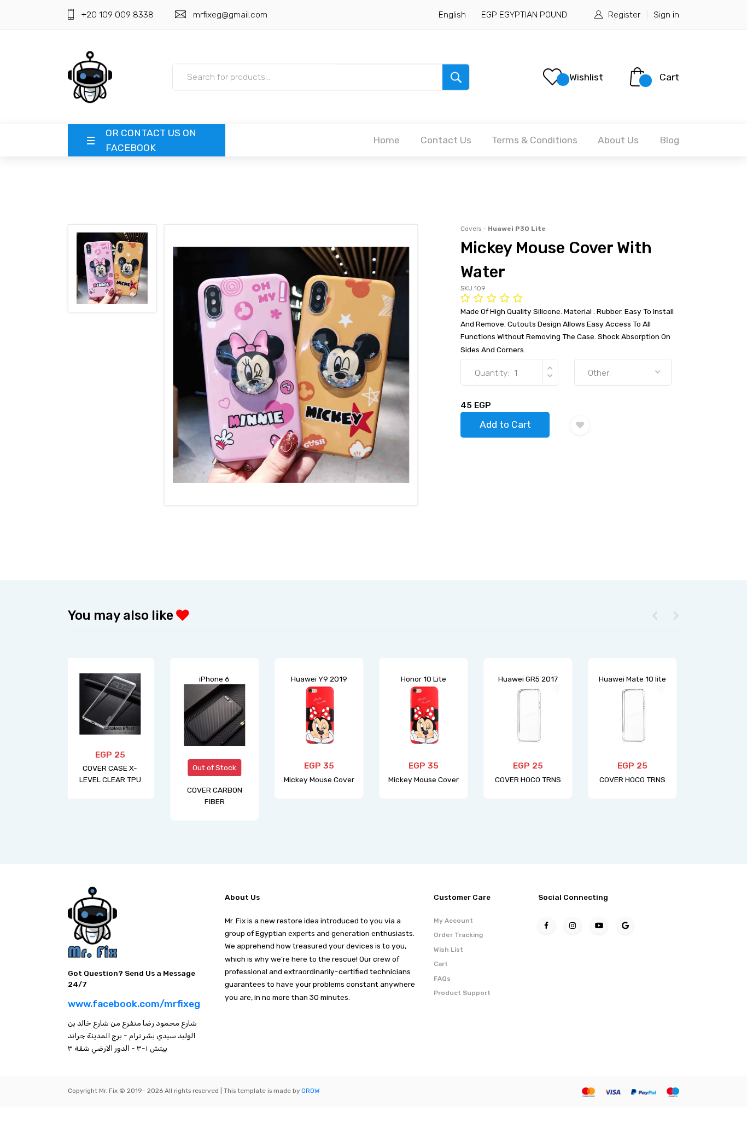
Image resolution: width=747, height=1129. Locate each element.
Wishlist (586, 77)
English (452, 14)
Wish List (448, 949)
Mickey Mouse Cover (319, 779)
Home (386, 140)
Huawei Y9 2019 (319, 678)
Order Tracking (458, 935)
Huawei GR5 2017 (528, 678)
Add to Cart (505, 424)
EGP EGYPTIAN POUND (524, 14)
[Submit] (455, 77)
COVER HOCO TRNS (528, 779)
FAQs (442, 978)
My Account (453, 920)
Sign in (666, 14)
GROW (310, 1091)
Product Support (462, 993)
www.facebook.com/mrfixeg (134, 1003)
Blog (669, 140)
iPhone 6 (214, 678)
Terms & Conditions (534, 140)
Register (624, 14)
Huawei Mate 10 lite (632, 678)
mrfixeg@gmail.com (230, 14)
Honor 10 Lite (423, 678)
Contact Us (446, 140)
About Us (618, 140)
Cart (669, 77)
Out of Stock (214, 767)
